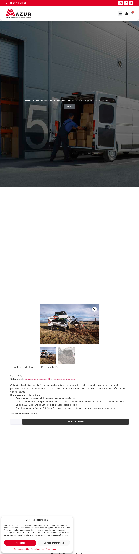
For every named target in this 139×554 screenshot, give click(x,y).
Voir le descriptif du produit (24, 413)
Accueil (28, 100)
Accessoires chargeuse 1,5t (65, 100)
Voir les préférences (54, 542)
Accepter (20, 542)
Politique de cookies (21, 549)
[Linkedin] (131, 3)
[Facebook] (120, 3)
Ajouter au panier (75, 421)
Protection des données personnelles (45, 549)
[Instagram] (126, 3)
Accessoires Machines (42, 100)
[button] (120, 13)
